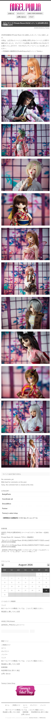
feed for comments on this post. (14, 482)
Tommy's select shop (10, 513)
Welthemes (42, 717)
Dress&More (6, 504)
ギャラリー (20, 13)
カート (3, 648)
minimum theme (33, 717)
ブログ (31, 17)
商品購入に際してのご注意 (10, 611)
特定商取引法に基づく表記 (10, 670)
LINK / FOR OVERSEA (35, 13)
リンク (3, 605)
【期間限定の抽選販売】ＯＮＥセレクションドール (20, 518)
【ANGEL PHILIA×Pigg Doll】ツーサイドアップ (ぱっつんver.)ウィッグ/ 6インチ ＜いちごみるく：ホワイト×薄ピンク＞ (25, 550)
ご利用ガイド (6, 645)
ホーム (7, 705)
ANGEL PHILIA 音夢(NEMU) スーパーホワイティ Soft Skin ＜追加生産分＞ (25, 533)
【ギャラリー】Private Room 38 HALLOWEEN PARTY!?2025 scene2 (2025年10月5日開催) (25, 541)
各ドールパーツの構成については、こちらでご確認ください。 (22, 608)
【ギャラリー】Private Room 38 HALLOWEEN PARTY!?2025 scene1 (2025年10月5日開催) (25, 546)
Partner (4, 508)
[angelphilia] (25, 10)
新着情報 (4, 667)
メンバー (4, 654)
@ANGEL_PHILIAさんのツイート (13, 625)
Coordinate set (7, 499)
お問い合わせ (21, 17)
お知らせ (11, 13)
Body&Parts (6, 494)
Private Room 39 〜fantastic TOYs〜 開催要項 (17, 537)
